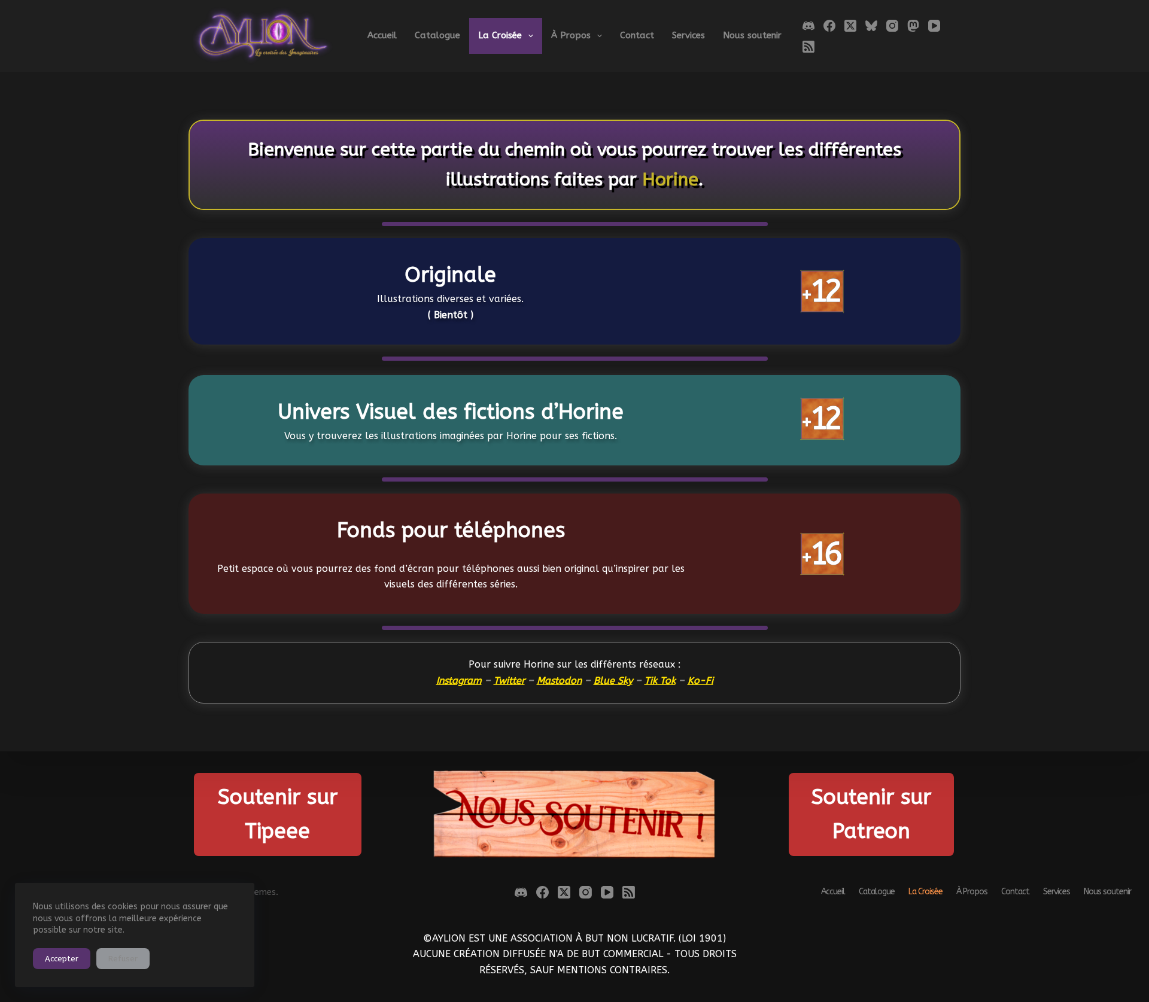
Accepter (61, 958)
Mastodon (559, 680)
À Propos (571, 35)
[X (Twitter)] (850, 26)
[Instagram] (892, 26)
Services (688, 35)
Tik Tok (660, 680)
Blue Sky (613, 680)
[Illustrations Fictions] (450, 420)
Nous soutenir (752, 35)
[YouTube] (934, 26)
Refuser (123, 958)
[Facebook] (829, 26)
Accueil (382, 35)
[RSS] (808, 47)
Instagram (459, 680)
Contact (637, 35)
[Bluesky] (871, 26)
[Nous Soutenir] (574, 814)
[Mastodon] (913, 26)
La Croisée (500, 35)
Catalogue (437, 35)
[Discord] (808, 26)
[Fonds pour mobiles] (450, 553)
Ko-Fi (700, 680)
